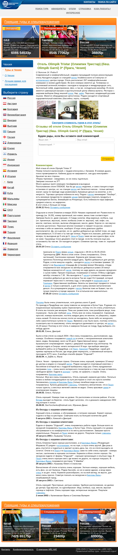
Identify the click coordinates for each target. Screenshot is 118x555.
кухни (70, 93)
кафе (81, 93)
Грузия (11, 137)
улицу (38, 472)
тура (49, 369)
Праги (58, 252)
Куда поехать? (102, 9)
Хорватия (12, 249)
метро (74, 77)
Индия (11, 159)
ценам (75, 197)
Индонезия (13, 165)
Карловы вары (55, 374)
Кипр (10, 182)
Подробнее (22, 539)
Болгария (12, 109)
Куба (10, 193)
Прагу (75, 349)
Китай (10, 187)
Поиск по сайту (107, 2)
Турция (11, 232)
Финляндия (13, 238)
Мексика (12, 204)
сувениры (72, 385)
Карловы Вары (66, 382)
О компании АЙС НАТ (46, 549)
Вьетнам (12, 126)
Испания (12, 170)
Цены (73, 236)
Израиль (12, 154)
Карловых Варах (89, 443)
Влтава (39, 400)
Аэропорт (83, 349)
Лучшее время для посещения (15, 83)
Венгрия (11, 120)
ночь (69, 313)
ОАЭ (10, 210)
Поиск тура (41, 9)
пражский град (100, 280)
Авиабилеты (58, 9)
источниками (63, 445)
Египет (11, 148)
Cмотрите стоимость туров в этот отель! (76, 122)
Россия (11, 98)
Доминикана (14, 142)
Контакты (89, 2)
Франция (12, 243)
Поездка (40, 302)
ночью (70, 252)
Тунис (10, 226)
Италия (11, 176)
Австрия (12, 103)
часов (68, 270)
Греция (11, 131)
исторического (43, 80)
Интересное (73, 13)
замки (106, 387)
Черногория (13, 254)
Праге (81, 236)
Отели (72, 9)
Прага (88, 131)
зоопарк (66, 372)
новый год (71, 338)
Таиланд (12, 221)
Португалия (13, 215)
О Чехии (9, 75)
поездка (53, 382)
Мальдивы (13, 198)
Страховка (85, 9)
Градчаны (47, 283)
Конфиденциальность (23, 549)
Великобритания (16, 114)
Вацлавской (59, 265)
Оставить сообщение (60, 207)
